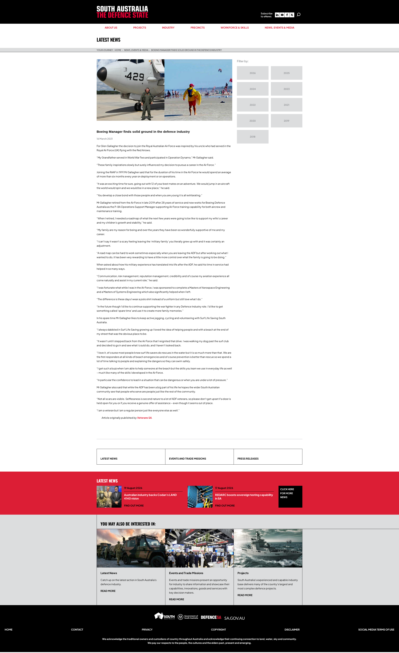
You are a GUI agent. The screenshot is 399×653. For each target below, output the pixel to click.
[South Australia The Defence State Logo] (122, 7)
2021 (286, 104)
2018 (252, 136)
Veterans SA (144, 417)
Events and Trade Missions (187, 458)
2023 (287, 88)
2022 (253, 104)
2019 (286, 120)
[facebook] (287, 14)
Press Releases (248, 458)
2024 (253, 88)
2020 (253, 120)
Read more (108, 590)
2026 (253, 72)
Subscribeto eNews (266, 15)
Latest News (109, 458)
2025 (287, 72)
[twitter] (291, 14)
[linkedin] (277, 14)
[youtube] (282, 14)
